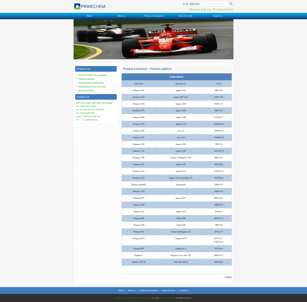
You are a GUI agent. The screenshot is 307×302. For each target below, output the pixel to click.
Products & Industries (153, 16)
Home (89, 16)
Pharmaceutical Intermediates (91, 83)
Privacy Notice (121, 298)
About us (122, 16)
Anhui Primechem (167, 298)
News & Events (185, 16)
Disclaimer (134, 298)
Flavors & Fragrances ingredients (92, 75)
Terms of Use (145, 298)
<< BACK (228, 277)
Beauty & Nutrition (86, 90)
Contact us (217, 16)
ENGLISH (195, 4)
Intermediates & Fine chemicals (92, 87)
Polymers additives (86, 79)
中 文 (185, 4)
